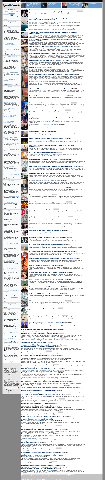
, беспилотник (13, 102)
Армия (53, 1)
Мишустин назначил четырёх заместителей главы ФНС (43, 124)
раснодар (11, 202)
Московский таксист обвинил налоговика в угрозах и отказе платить (47, 201)
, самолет (17, 49)
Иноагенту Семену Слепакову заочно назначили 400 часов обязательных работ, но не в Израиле (11, 247)
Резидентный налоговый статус (37, 67)
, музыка (17, 196)
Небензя (11, 290)
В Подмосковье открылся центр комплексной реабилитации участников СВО (11, 112)
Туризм (43, 478)
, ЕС (18, 174)
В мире (22, 477)
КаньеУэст (11, 43)
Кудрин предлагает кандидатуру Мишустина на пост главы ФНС (38, 448)
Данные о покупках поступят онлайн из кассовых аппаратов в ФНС (47, 279)
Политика (33, 475)
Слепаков (11, 243)
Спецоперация (31, 1)
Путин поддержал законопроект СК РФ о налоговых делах (44, 286)
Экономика (33, 477)
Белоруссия (70, 477)
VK (9, 268)
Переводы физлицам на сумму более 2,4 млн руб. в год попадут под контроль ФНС (51, 25)
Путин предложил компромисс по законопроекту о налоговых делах (47, 322)
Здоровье (49, 1)
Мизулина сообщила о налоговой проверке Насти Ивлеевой (45, 81)
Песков (10, 49)
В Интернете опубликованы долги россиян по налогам (35, 461)
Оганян (10, 309)
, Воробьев (13, 108)
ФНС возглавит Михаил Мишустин (30, 442)
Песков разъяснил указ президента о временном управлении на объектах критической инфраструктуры (11, 68)
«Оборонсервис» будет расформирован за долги (34, 342)
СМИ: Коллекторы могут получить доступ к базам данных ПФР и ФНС (47, 272)
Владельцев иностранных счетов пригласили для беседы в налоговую (48, 216)
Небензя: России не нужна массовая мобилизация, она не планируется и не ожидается (11, 294)
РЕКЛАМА (14, 390)
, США (13, 49)
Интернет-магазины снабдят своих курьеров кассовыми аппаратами (39, 329)
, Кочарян (15, 79)
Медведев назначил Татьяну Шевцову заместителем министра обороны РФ (41, 429)
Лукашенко (11, 121)
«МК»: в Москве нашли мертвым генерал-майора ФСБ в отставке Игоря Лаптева (11, 278)
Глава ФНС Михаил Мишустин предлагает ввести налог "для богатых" (40, 368)
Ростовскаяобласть (13, 72)
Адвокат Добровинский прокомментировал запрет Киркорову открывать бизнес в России (53, 11)
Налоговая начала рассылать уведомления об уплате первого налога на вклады (50, 60)
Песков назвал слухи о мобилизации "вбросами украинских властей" (9, 90)
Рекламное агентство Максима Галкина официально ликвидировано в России (50, 103)
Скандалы (37, 1)
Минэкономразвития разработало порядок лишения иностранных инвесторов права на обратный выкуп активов (11, 192)
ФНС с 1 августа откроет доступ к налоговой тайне (42, 152)
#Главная (6, 11)
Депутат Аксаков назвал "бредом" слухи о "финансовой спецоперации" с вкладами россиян (11, 133)
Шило (10, 353)
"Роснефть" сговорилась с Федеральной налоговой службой (45, 315)
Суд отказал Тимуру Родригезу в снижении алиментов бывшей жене (11, 342)
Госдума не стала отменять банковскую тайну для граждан (37, 364)
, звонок (13, 196)
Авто (49, 477)
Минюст (10, 235)
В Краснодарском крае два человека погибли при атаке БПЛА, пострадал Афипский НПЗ (11, 104)
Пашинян (11, 174)
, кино (14, 27)
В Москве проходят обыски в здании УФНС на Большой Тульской (38, 390)
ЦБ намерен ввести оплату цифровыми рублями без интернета (10, 300)
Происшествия (51, 475)
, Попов (14, 166)
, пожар (7, 57)
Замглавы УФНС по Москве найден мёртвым (41, 209)
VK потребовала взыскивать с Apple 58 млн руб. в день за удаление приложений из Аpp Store (11, 271)
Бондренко (11, 260)
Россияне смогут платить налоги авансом (40, 194)
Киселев (11, 166)
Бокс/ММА (58, 479)
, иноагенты (16, 243)
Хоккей (57, 477)
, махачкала (14, 203)
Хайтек (49, 478)
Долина (10, 251)
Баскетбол (64, 475)
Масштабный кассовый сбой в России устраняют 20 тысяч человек (47, 173)
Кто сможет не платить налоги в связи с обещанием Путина (44, 180)
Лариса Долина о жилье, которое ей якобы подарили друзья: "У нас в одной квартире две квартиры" (11, 256)
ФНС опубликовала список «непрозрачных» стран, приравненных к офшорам (49, 251)
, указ (5, 150)
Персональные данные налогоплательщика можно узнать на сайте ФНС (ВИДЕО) (42, 416)
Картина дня (24, 1)
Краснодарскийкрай (13, 101)
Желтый (38, 478)
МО (9, 108)
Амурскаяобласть (13, 56)
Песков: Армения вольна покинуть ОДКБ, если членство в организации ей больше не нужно (12, 162)
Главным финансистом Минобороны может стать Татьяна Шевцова (39, 412)
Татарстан (70, 475)
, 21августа (11, 222)
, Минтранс (14, 353)
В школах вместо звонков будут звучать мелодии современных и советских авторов (11, 198)
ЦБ (9, 297)
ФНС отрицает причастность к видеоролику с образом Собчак (37, 346)
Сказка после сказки (8, 219)
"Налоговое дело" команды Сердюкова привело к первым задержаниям (40, 337)
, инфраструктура (15, 149)
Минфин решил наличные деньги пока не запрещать (43, 308)
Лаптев (10, 275)
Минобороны (12, 13)
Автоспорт (64, 477)
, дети (15, 323)
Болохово (11, 323)
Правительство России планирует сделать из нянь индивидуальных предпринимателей (52, 223)
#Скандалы (16, 11)
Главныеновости (12, 21)
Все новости (23, 475)
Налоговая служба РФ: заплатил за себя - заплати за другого (45, 230)
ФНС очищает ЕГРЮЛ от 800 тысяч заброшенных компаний (45, 293)
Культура (74, 1)
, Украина (12, 14)
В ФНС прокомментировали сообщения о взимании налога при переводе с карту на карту (53, 166)
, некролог (14, 332)
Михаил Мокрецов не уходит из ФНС (31, 456)
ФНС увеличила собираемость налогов (31, 438)
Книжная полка (80, 1)
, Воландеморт (12, 261)
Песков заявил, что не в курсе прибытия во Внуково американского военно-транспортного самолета (11, 52)
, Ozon (17, 143)
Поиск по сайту (89, 1)
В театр (32, 479)
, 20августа (11, 304)
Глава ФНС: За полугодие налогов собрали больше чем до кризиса (39, 372)
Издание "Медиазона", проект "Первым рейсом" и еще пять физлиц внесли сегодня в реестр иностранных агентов (11, 239)
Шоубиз (38, 477)
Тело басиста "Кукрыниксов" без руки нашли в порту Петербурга (11, 335)
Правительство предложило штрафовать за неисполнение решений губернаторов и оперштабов (11, 286)
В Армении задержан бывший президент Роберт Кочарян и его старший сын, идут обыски (11, 97)
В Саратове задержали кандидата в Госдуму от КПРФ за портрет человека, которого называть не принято (11, 264)
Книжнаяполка (12, 216)
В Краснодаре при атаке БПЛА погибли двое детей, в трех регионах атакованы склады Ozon (11, 206)
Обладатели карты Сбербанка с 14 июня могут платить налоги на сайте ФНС (41, 377)
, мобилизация (15, 86)
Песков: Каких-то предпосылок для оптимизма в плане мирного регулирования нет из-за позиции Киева (11, 349)
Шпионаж (58, 1)
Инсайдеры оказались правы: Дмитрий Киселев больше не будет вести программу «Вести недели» (11, 170)
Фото (22, 478)
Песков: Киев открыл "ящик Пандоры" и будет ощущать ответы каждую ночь (10, 146)
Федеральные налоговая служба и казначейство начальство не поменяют (41, 359)
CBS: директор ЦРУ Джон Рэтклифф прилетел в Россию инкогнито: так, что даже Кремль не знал (11, 39)
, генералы (14, 275)
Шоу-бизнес (43, 1)
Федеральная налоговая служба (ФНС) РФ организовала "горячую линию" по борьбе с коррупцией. (44, 467)
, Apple (12, 268)
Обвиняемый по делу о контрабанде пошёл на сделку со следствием (47, 237)
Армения (11, 79)
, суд (15, 268)
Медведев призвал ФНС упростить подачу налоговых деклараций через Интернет (43, 407)
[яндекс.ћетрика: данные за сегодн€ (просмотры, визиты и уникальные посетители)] (11, 392)
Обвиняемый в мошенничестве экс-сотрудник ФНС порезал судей (38, 355)
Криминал (63, 1)
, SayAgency (12, 44)
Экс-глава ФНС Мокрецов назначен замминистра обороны (36, 433)
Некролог (69, 1)
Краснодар (11, 180)
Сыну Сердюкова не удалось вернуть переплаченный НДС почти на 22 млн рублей (51, 258)
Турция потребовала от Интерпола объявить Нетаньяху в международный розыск (12, 231)
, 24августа (11, 116)
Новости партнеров (25, 479)
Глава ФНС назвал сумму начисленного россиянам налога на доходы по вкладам (51, 53)
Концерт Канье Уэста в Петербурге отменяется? (9, 46)
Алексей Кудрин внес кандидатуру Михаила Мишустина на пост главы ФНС (41, 452)
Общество (44, 475)
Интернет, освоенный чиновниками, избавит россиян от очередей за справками (42, 385)
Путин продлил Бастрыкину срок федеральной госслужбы (11, 140)
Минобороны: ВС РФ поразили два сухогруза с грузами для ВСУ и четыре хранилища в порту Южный (11, 17)
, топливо (14, 210)
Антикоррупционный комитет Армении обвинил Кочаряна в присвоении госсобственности (11, 83)
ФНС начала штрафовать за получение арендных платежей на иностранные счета (51, 74)
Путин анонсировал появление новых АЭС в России (11, 320)
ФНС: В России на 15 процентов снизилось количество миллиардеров (40, 399)
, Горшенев (14, 309)
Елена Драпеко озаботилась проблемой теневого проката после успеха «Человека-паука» (11, 31)
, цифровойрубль (14, 297)
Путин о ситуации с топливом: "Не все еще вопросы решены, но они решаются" (11, 213)
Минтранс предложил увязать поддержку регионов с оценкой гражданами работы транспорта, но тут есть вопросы (11, 357)
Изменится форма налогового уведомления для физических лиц (38, 425)
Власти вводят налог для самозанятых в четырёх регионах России (47, 159)
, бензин (17, 210)
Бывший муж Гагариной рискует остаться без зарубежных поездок (47, 110)
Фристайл (64, 478)
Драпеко (11, 27)
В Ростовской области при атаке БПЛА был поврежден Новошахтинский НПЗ (11, 76)
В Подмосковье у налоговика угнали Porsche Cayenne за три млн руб (47, 301)
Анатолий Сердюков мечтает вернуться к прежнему (43, 265)
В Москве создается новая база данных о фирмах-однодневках (38, 468)
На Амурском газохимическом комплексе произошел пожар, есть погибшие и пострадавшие (11, 60)
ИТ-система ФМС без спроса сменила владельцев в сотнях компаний (39, 333)
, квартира (15, 251)
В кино (38, 475)
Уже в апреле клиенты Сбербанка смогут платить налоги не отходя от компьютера (43, 394)
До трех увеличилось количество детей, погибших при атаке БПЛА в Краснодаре (11, 184)
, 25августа (11, 22)
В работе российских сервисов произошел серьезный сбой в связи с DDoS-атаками (51, 46)
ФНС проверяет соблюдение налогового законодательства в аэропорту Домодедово (43, 381)
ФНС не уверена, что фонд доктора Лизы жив (33, 351)
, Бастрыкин (14, 137)
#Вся (11, 11)
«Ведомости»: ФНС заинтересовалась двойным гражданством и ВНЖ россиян (50, 88)
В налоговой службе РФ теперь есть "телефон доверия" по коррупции (40, 465)
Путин (10, 149)
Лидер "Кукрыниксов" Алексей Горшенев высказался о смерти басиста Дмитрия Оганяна (11, 313)
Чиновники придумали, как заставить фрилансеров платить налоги (47, 187)
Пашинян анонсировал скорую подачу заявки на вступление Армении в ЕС (11, 177)
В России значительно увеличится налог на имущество (36, 403)
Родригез (11, 338)
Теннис (57, 478)
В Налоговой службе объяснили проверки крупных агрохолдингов (47, 138)
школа (10, 196)
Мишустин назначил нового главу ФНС (39, 131)
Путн (10, 137)
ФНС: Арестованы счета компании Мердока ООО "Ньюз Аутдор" (38, 420)
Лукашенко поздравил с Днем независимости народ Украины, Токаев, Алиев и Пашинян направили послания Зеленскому (11, 125)
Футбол (57, 475)
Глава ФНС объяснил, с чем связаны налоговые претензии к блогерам (48, 95)
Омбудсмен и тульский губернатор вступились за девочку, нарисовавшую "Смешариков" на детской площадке (10, 328)
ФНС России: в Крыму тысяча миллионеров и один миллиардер (46, 244)
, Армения (15, 174)
